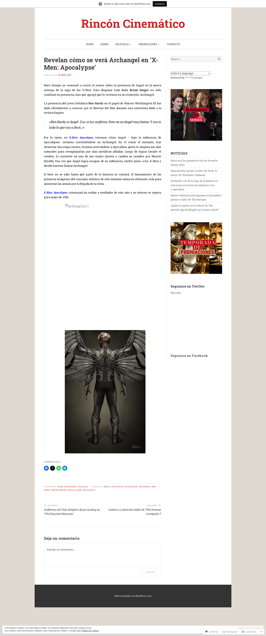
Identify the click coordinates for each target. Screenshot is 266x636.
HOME (90, 44)
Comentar (150, 572)
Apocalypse (131, 487)
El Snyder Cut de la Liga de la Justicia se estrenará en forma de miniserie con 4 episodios (194, 185)
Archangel (145, 487)
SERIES (104, 44)
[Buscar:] (196, 59)
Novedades (70, 487)
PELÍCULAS (122, 44)
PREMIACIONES (148, 44)
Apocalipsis (117, 487)
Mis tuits (176, 292)
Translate (196, 77)
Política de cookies (90, 631)
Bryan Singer (59, 490)
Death (70, 490)
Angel (107, 487)
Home (60, 487)
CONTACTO (173, 44)
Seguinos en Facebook (189, 355)
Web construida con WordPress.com (132, 596)
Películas (83, 487)
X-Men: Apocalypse (85, 490)
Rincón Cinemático (133, 23)
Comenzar (159, 4)
